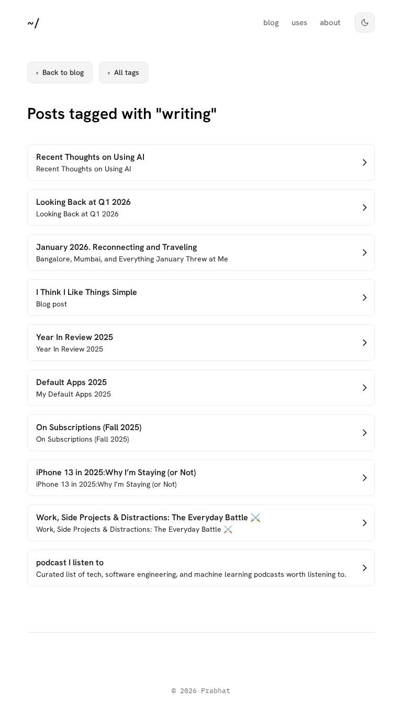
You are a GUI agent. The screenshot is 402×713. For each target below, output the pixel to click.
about (330, 22)
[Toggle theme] (365, 22)
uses (299, 22)
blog (271, 22)
